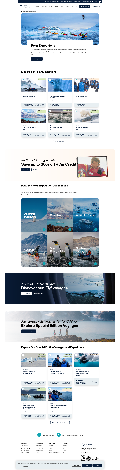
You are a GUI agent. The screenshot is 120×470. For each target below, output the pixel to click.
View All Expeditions (60, 141)
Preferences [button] (26, 466)
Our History (35, 169)
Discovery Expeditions (25, 447)
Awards (50, 450)
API (63, 452)
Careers (64, 450)
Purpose (50, 447)
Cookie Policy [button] (52, 464)
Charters (64, 448)
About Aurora (52, 443)
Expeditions (24, 443)
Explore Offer (26, 169)
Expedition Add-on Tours (26, 448)
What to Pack (38, 447)
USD (95, 1)
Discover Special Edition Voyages (60, 422)
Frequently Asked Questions (54, 452)
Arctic (74, 51)
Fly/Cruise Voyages (38, 293)
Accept (97, 465)
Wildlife (37, 452)
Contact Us (65, 443)
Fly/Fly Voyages (26, 293)
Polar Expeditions (32, 11)
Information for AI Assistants (54, 454)
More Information (40, 443)
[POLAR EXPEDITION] (23, 79)
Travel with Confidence (40, 448)
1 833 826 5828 (85, 6)
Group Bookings (66, 447)
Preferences (76, 465)
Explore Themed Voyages (28, 331)
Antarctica (66, 51)
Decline (87, 465)
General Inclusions (39, 445)
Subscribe (38, 454)
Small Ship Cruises (25, 450)
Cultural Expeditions (25, 452)
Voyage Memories (39, 450)
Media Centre (51, 448)
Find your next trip (96, 6)
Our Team (51, 445)
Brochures (65, 445)
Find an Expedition (37, 59)
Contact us (95, 449)
